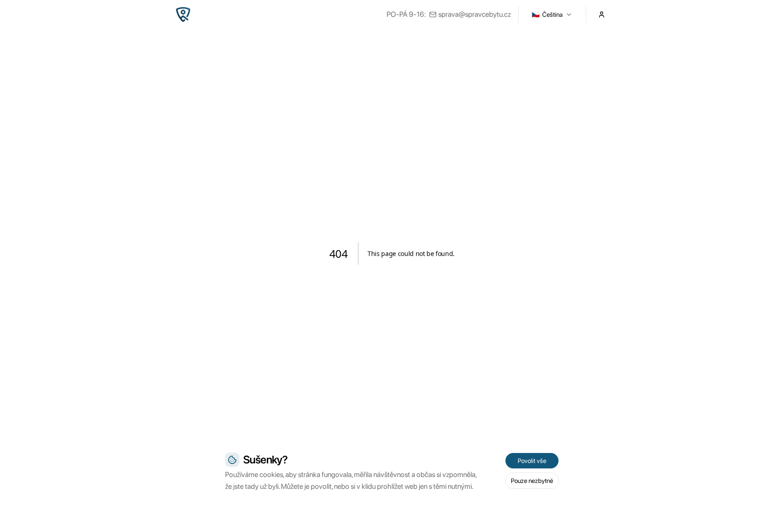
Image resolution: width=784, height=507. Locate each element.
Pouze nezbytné (532, 480)
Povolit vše (532, 460)
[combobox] (552, 14)
